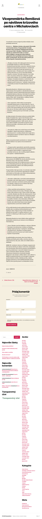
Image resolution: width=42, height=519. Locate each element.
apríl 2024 (24, 382)
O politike (24, 481)
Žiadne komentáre (21, 32)
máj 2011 (24, 450)
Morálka (24, 478)
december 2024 (25, 369)
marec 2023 (24, 402)
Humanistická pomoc (26, 472)
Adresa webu (8, 314)
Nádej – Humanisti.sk (6, 385)
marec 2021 (24, 439)
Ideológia (24, 475)
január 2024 (24, 386)
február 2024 (25, 385)
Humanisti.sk (8, 516)
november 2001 (25, 458)
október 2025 (25, 354)
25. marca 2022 (29, 30)
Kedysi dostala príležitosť (7, 346)
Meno (7, 309)
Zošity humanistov (26, 495)
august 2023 (25, 394)
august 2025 (25, 357)
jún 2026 (24, 342)
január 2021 (24, 442)
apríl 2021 (24, 437)
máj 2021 (24, 436)
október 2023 (25, 391)
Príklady (24, 486)
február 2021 (25, 441)
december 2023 (25, 388)
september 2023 (25, 393)
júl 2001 (24, 459)
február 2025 (25, 366)
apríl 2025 (24, 363)
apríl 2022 (24, 419)
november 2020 (25, 445)
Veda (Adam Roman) (26, 493)
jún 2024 (24, 379)
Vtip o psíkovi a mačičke (7, 352)
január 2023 (24, 405)
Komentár (8, 299)
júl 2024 (24, 377)
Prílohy (23, 487)
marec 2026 (24, 346)
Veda (23, 492)
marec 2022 (24, 420)
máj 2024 (24, 380)
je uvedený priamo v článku (18, 30)
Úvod (23, 490)
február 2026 (25, 348)
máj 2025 (24, 362)
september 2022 (25, 411)
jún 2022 (24, 416)
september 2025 (25, 356)
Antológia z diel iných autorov (28, 470)
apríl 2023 (24, 400)
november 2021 (25, 427)
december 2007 (25, 451)
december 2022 (25, 407)
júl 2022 (24, 414)
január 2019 (24, 448)
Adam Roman (25, 469)
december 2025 (25, 351)
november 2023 (25, 390)
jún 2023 (24, 397)
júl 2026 (24, 340)
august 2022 (25, 413)
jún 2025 (24, 360)
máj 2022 (24, 417)
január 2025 (24, 368)
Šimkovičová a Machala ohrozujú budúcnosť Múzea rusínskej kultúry (10, 371)
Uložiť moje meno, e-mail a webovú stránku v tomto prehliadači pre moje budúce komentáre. (21, 321)
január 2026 (24, 349)
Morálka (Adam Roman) (27, 480)
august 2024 (25, 376)
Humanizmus (25, 473)
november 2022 (25, 408)
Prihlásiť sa (24, 503)
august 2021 (25, 431)
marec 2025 (24, 365)
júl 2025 (24, 359)
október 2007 (25, 453)
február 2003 (25, 454)
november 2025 (25, 352)
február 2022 (25, 422)
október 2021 (25, 428)
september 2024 (25, 374)
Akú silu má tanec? (6, 354)
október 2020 (25, 447)
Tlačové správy (21, 14)
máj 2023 (24, 399)
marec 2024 (24, 383)
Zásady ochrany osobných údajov (20, 516)
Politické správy (25, 484)
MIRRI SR (9, 272)
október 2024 (25, 373)
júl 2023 (24, 396)
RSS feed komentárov (27, 506)
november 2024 (25, 371)
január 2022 (24, 424)
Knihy (23, 476)
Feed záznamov (25, 505)
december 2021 (25, 425)
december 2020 (25, 444)
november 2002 (25, 456)
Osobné (23, 483)
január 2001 (24, 461)
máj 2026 (24, 343)
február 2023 (25, 403)
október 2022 (25, 410)
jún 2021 (24, 434)
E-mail (23, 309)
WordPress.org (25, 508)
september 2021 (25, 430)
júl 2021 (23, 433)
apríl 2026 (24, 345)
